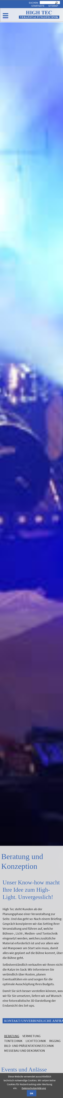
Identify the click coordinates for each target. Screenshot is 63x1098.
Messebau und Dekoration (24, 1051)
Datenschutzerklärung (34, 1088)
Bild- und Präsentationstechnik (29, 1046)
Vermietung (31, 1036)
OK (31, 1093)
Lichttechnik (36, 1041)
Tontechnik (13, 1041)
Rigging (55, 1041)
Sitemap (53, 5)
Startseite (37, 5)
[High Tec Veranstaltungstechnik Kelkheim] (39, 17)
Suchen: (34, 2)
